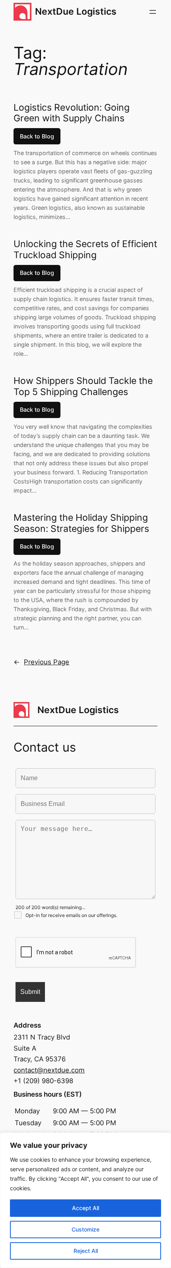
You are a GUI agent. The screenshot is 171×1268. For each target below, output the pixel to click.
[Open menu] (152, 12)
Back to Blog (37, 136)
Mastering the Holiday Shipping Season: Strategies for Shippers (81, 523)
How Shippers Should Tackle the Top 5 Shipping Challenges (83, 386)
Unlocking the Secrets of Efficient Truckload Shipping (85, 250)
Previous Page (41, 662)
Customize (85, 1229)
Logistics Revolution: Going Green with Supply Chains (72, 113)
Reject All (86, 1250)
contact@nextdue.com (49, 1070)
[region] (85, 1200)
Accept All (85, 1208)
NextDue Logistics (76, 11)
